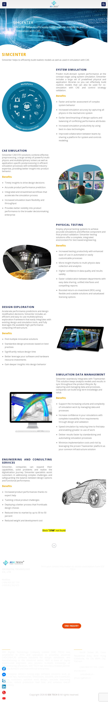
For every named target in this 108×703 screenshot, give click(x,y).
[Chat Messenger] (4, 674)
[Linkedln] (4, 686)
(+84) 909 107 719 (10, 582)
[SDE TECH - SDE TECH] (54, 4)
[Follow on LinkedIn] (14, 594)
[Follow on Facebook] (4, 594)
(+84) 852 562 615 (10, 585)
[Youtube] (4, 698)
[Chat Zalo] (4, 680)
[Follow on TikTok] (9, 594)
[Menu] (4, 4)
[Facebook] (4, 668)
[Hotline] (4, 692)
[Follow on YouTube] (19, 594)
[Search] (103, 4)
